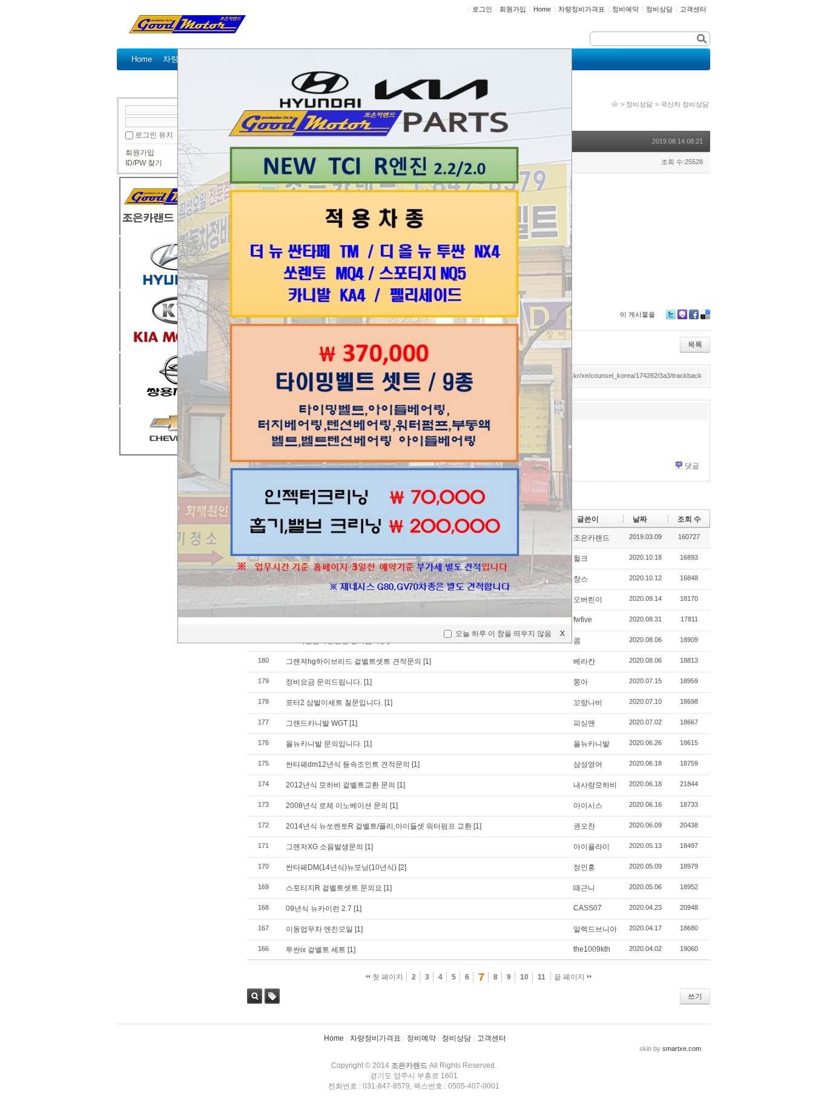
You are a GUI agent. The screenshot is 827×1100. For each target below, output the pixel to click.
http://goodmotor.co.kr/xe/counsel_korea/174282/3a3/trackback (608, 375)
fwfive (582, 619)
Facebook (694, 314)
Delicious (705, 314)
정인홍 (584, 867)
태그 (272, 996)
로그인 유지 (154, 135)
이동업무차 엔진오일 (319, 929)
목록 (695, 344)
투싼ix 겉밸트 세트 (316, 950)
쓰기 (695, 996)
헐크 (580, 558)
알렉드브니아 (595, 929)
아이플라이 (591, 847)
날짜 (640, 519)
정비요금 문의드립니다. (324, 682)
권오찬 (584, 826)
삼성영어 (587, 764)
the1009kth (591, 949)
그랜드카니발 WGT (317, 723)
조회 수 (689, 519)
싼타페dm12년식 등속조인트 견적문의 (348, 764)
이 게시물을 (637, 314)
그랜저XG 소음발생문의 (324, 847)
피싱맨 (584, 723)
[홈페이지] (614, 104)
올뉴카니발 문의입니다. (324, 744)
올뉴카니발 (591, 744)
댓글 (692, 466)
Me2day (682, 314)
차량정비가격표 (375, 1038)
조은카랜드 (591, 538)
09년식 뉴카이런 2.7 (319, 908)
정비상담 (639, 104)
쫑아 (580, 682)
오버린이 (587, 599)
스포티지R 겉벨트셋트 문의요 (334, 888)
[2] (402, 867)
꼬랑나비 (587, 702)
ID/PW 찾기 (143, 163)
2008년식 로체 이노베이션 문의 (337, 805)
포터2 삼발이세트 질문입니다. (334, 702)
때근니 (584, 888)
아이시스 (587, 805)
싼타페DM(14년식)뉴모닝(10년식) (341, 867)
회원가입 (139, 152)
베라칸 (584, 661)
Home (334, 1038)
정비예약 (421, 1038)
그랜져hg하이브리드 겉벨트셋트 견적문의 (353, 661)
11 (541, 977)
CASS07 (587, 908)
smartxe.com (681, 1048)
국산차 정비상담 (685, 104)
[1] (427, 661)
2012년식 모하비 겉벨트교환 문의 (340, 785)
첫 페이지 (387, 977)
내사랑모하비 (595, 785)
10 (524, 977)
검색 (254, 996)
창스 (580, 579)
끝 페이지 (570, 977)
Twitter (671, 314)
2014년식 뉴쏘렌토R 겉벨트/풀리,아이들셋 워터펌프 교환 (379, 826)
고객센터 (491, 1038)
